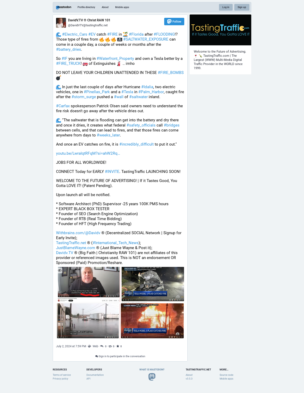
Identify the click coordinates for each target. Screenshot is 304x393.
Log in (225, 7)
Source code (226, 375)
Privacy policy (60, 378)
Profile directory (86, 7)
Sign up (242, 7)
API (88, 378)
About (105, 7)
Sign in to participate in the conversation (121, 356)
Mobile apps (122, 7)
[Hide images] (59, 270)
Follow (176, 21)
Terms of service (62, 375)
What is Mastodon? (151, 369)
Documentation (95, 375)
